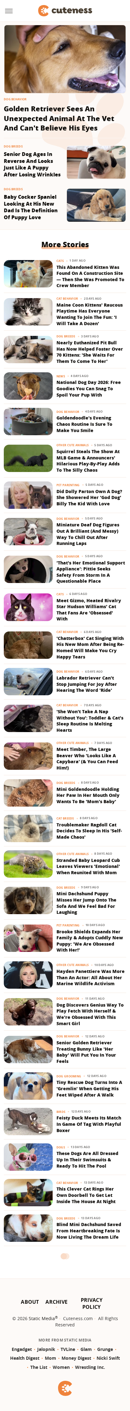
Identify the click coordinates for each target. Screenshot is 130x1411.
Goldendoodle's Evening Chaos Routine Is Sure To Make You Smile (84, 424)
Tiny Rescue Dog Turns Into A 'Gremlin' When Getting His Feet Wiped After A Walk (89, 1088)
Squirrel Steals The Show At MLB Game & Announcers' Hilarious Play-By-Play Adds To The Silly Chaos (88, 460)
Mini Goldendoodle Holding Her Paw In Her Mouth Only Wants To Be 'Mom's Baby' (88, 795)
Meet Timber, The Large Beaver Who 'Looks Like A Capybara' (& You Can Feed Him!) (87, 758)
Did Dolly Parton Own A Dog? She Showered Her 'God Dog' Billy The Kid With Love (89, 497)
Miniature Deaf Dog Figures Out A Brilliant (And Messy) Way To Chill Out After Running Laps (87, 534)
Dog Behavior (15, 99)
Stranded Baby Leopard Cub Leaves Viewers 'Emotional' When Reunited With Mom (88, 866)
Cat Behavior (67, 299)
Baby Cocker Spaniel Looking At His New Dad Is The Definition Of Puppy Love (31, 207)
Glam (86, 1349)
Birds (61, 1112)
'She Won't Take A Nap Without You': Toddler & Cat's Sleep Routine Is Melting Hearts (89, 720)
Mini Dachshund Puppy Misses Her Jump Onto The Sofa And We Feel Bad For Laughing (86, 903)
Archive (56, 1301)
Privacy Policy (92, 1303)
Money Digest (76, 1358)
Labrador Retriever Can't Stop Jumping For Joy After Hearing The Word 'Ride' (86, 684)
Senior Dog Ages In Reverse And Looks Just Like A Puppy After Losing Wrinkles (32, 164)
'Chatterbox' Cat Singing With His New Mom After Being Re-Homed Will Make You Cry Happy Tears (90, 647)
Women (61, 1367)
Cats (60, 261)
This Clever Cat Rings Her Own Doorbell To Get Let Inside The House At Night (85, 1195)
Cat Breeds (65, 818)
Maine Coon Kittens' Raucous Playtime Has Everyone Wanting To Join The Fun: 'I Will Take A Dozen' (89, 314)
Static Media (42, 1318)
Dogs (60, 1147)
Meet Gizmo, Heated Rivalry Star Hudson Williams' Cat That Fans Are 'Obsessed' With (88, 609)
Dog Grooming (68, 1076)
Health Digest (24, 1358)
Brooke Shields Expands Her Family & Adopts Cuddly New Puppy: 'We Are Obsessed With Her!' (89, 941)
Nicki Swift (108, 1358)
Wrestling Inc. (90, 1367)
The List (38, 1367)
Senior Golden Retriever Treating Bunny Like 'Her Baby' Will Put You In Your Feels (86, 1052)
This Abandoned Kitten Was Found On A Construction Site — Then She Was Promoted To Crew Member (90, 276)
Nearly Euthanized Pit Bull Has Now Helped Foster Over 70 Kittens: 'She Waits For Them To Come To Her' (89, 352)
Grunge (105, 1349)
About (30, 1301)
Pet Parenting (68, 485)
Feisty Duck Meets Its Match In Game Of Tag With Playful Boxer (88, 1124)
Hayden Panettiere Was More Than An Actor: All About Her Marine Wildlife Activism (90, 977)
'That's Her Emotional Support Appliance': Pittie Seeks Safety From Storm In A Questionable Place (90, 572)
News (60, 376)
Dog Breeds (13, 146)
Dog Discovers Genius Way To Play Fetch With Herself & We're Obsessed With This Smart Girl (90, 1014)
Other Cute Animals (72, 445)
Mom (50, 1358)
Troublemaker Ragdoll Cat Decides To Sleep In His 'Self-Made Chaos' (89, 831)
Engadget (22, 1349)
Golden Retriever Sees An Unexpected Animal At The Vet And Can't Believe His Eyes (59, 118)
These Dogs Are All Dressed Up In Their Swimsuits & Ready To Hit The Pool (87, 1159)
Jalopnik (46, 1349)
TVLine (68, 1349)
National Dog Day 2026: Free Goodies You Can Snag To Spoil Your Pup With (88, 388)
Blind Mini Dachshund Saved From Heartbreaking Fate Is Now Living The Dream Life (88, 1230)
